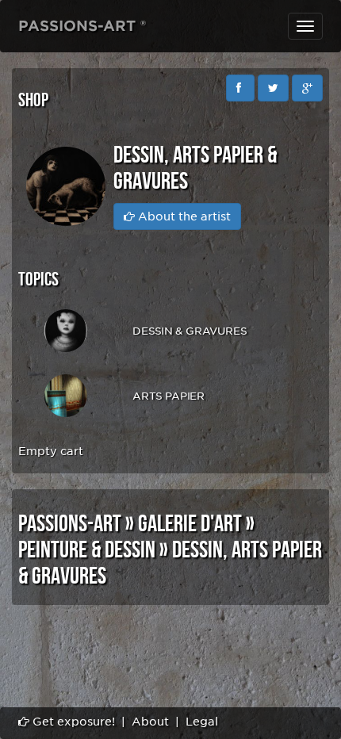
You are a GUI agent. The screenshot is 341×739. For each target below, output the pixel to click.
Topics (38, 279)
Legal (202, 721)
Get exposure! (72, 721)
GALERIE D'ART (190, 524)
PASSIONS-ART (69, 524)
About (150, 721)
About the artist (183, 216)
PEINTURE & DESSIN (86, 550)
